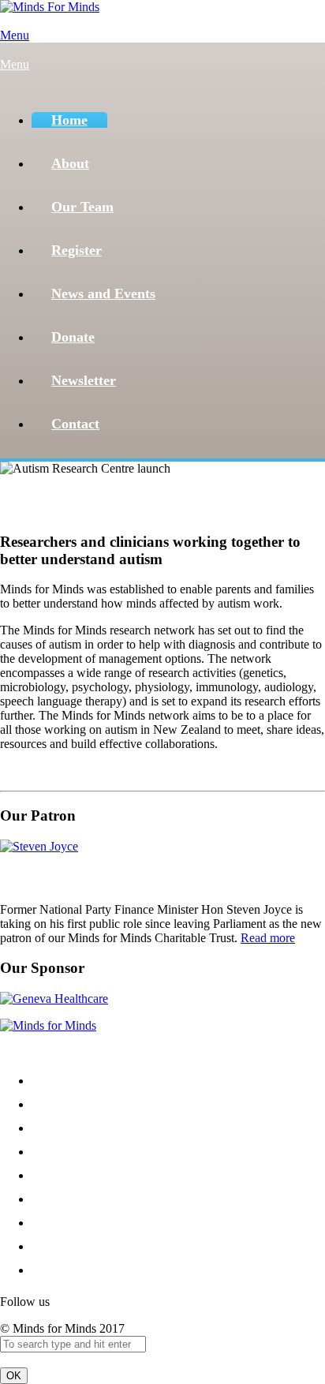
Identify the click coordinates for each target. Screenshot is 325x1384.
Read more (268, 937)
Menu (14, 35)
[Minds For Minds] (49, 6)
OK (13, 1376)
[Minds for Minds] (48, 1025)
